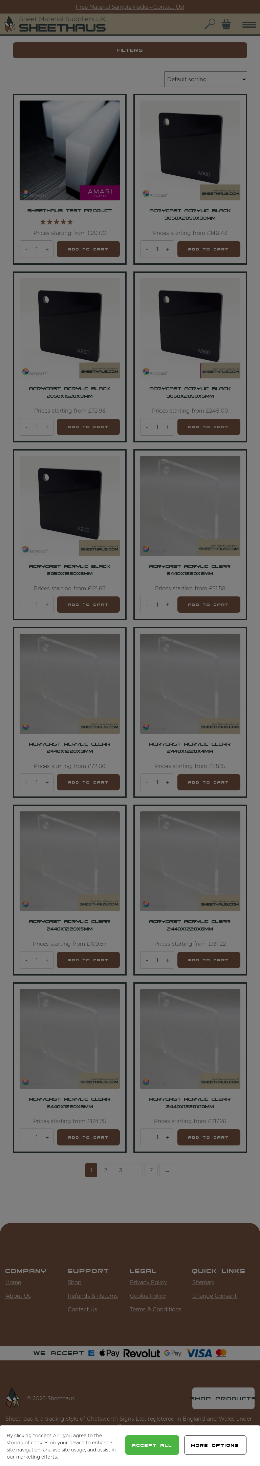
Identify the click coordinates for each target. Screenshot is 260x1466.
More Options (215, 1445)
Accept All (152, 1445)
